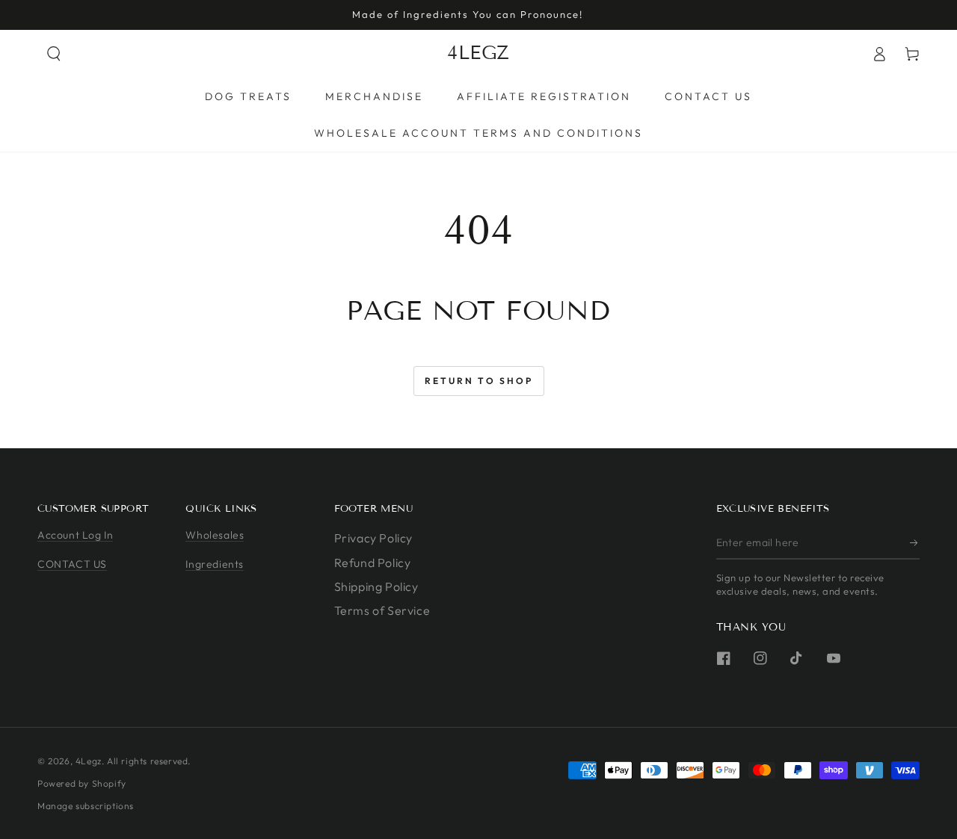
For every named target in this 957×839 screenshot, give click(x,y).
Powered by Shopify (81, 783)
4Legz (89, 761)
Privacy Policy (373, 537)
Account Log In (75, 535)
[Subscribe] (915, 542)
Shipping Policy (376, 586)
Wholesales (214, 535)
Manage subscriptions (85, 805)
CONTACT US (72, 564)
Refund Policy (372, 562)
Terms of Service (382, 610)
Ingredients (214, 564)
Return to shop (479, 380)
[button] (53, 53)
